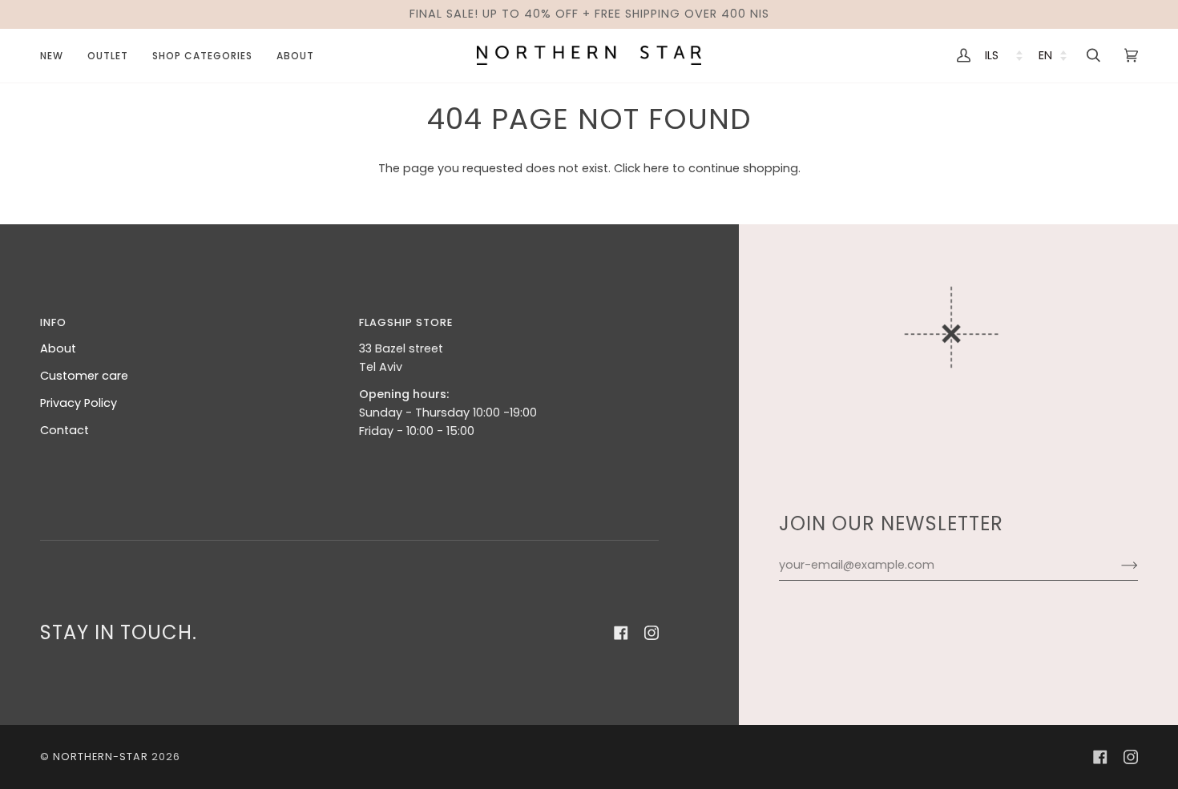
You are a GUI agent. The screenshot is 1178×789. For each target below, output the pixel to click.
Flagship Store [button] (406, 322)
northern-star (100, 756)
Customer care (84, 376)
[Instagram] (651, 633)
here (656, 168)
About (58, 348)
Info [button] (53, 322)
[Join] (1116, 565)
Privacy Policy (78, 403)
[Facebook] (621, 633)
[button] (107, 56)
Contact (64, 430)
